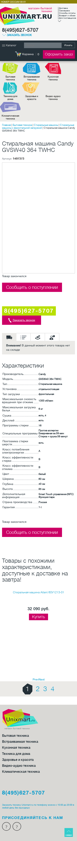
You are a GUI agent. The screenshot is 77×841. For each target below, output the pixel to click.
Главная (6, 125)
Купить (38, 616)
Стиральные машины (46, 125)
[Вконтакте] (17, 826)
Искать (68, 45)
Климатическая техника (10, 117)
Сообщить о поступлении (32, 287)
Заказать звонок (19, 35)
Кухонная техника (53, 78)
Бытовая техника (10, 78)
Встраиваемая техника (32, 78)
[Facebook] (6, 826)
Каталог (10, 45)
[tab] (9, 337)
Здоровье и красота (31, 98)
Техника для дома (10, 98)
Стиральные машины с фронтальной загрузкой (38, 126)
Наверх (69, 835)
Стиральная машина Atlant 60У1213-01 (38, 592)
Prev (36, 679)
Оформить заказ (59, 54)
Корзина (28, 54)
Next (42, 679)
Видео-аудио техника (53, 98)
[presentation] (9, 337)
